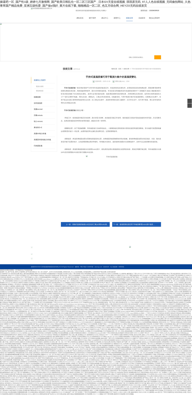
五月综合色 (92, 354)
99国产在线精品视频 (142, 327)
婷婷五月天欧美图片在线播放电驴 (45, 273)
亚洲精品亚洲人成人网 (98, 388)
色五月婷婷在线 (187, 318)
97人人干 (74, 295)
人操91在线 (69, 331)
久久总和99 (180, 369)
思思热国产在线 (93, 311)
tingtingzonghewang (166, 284)
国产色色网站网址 (30, 345)
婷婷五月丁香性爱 (33, 281)
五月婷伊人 (131, 390)
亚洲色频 (154, 347)
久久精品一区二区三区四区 (142, 295)
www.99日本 (40, 308)
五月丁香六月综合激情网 (96, 304)
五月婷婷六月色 (145, 365)
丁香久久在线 (178, 291)
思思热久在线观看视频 (159, 295)
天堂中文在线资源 (42, 317)
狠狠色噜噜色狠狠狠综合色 (121, 354)
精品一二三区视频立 (105, 379)
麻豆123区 (169, 345)
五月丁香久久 (135, 351)
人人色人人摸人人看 (123, 392)
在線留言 (141, 18)
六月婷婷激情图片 (29, 315)
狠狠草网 (17, 365)
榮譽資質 (101, 254)
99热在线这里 (62, 369)
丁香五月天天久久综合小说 (61, 302)
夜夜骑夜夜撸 (108, 315)
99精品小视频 (160, 345)
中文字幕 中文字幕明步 (161, 331)
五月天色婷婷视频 (96, 331)
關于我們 (92, 18)
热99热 (113, 342)
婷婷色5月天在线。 (159, 349)
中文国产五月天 (137, 349)
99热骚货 (27, 326)
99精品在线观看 (59, 324)
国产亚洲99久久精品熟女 (55, 351)
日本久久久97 (126, 318)
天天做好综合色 (116, 356)
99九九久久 (75, 284)
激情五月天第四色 (110, 320)
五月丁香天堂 (158, 317)
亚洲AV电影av (185, 286)
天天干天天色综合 (46, 335)
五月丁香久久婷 (42, 351)
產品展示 (84, 251)
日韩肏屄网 (165, 342)
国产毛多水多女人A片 (81, 354)
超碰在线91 (134, 392)
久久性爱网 (136, 331)
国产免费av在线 (31, 351)
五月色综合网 (106, 342)
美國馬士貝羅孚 (40, 80)
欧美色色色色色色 (56, 374)
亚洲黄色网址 (17, 329)
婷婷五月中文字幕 (140, 383)
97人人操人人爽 (118, 309)
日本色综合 (46, 347)
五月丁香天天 (34, 306)
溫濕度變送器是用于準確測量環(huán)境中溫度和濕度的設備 (141, 224)
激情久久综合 (14, 304)
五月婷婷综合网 (112, 383)
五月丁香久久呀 (65, 279)
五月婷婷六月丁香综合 (51, 388)
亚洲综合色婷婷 (35, 381)
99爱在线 (38, 374)
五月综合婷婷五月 (13, 297)
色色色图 (47, 344)
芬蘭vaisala (38, 115)
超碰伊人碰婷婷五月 (44, 342)
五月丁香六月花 (63, 318)
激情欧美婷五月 (60, 336)
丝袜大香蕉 (24, 322)
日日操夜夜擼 (182, 374)
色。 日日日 (176, 370)
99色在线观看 (72, 390)
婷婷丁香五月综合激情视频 (34, 387)
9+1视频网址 (88, 317)
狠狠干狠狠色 (37, 331)
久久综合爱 (163, 308)
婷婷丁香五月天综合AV (101, 372)
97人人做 (78, 291)
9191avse (174, 358)
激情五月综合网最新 (30, 370)
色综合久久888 (115, 293)
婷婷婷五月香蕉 (128, 335)
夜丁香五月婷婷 (131, 290)
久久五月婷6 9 (163, 279)
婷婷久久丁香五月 (106, 360)
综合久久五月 (99, 295)
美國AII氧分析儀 (40, 134)
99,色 (97, 288)
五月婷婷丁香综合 (160, 363)
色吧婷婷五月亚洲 (44, 392)
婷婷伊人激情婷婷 (87, 299)
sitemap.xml (98, 267)
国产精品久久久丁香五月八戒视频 (180, 347)
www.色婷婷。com (171, 282)
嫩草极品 (129, 273)
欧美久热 (38, 315)
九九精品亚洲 (65, 370)
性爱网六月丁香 (8, 324)
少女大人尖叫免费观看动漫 (51, 313)
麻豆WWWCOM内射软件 (49, 352)
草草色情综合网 (137, 309)
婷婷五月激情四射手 (138, 317)
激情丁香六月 (164, 318)
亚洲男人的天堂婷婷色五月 (135, 379)
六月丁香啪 (128, 275)
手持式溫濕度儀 (69, 88)
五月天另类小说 (147, 273)
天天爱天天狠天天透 (92, 367)
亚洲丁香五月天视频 (178, 352)
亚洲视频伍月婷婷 (166, 293)
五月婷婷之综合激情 (30, 336)
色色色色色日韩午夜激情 (44, 360)
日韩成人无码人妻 (155, 335)
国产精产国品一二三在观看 (138, 277)
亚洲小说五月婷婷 (61, 327)
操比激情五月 (171, 320)
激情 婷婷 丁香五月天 (107, 338)
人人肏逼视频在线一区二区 (24, 311)
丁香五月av (64, 390)
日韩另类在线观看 (109, 340)
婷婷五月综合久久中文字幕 (148, 311)
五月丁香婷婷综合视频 (123, 322)
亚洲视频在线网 (173, 297)
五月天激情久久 (147, 309)
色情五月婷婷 (164, 378)
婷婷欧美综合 (41, 345)
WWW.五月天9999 (97, 290)
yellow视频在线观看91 (11, 300)
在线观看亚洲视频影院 (18, 351)
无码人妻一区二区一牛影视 (122, 326)
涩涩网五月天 (18, 279)
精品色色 (137, 360)
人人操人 (151, 356)
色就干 (28, 363)
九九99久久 (26, 309)
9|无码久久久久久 (16, 333)
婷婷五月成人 (79, 288)
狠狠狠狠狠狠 (137, 367)
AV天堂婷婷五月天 (72, 388)
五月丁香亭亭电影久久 (27, 277)
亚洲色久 (32, 282)
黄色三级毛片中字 (146, 351)
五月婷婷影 (114, 273)
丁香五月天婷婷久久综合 (125, 295)
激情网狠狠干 (56, 326)
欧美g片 (102, 282)
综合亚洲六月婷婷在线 (160, 360)
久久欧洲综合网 (28, 279)
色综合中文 (33, 358)
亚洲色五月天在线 (95, 327)
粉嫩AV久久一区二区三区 (72, 345)
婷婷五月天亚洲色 (73, 277)
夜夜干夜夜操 (121, 367)
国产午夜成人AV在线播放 (181, 293)
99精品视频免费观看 (159, 369)
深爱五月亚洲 (156, 340)
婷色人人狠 (176, 345)
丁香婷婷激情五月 (146, 369)
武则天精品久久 (5, 333)
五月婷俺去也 (49, 291)
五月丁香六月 (17, 372)
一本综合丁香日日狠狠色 (179, 290)
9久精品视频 (124, 376)
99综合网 (83, 365)
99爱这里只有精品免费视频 (122, 349)
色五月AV (61, 379)
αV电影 (72, 363)
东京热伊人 (161, 282)
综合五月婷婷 (159, 390)
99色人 (126, 345)
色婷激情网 (75, 365)
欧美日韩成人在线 (180, 392)
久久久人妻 (70, 349)
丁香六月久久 (150, 344)
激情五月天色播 (15, 317)
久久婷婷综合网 (116, 385)
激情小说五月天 (152, 383)
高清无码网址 (62, 367)
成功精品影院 (56, 282)
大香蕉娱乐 (23, 361)
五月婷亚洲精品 (81, 336)
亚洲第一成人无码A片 (156, 327)
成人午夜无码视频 (135, 347)
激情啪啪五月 (75, 279)
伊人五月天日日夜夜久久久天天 (29, 383)
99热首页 (149, 324)
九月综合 (44, 288)
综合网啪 (54, 333)
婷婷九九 (15, 376)
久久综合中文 (124, 293)
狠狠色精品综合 (8, 279)
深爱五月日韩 (113, 286)
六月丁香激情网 (134, 356)
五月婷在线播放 (149, 288)
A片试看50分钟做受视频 (155, 277)
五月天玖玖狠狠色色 (177, 388)
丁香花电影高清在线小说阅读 (174, 302)
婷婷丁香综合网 (173, 279)
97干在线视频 (34, 365)
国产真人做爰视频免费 (151, 358)
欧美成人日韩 (24, 354)
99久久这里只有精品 (48, 315)
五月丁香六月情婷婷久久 (162, 385)
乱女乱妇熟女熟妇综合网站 (172, 356)
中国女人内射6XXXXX (110, 381)
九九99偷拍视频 (101, 383)
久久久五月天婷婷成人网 (22, 381)
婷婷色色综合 (6, 379)
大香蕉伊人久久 (126, 317)
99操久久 (165, 304)
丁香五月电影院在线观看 (163, 290)
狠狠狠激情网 (103, 286)
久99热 (166, 327)
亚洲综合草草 (6, 351)
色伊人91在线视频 (168, 351)
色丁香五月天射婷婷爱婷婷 (87, 383)
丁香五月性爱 (35, 326)
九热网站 (182, 279)
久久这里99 (7, 336)
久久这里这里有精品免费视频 (76, 367)
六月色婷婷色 (4, 394)
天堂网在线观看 (32, 356)
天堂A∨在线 (40, 367)
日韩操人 (22, 338)
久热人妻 (74, 335)
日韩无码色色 (80, 352)
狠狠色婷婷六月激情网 (58, 363)
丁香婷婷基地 (176, 286)
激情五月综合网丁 (53, 299)
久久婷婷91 (52, 317)
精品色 (7, 299)
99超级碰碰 (89, 387)
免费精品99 (121, 351)
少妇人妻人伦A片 (127, 352)
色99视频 (154, 361)
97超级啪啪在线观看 (15, 347)
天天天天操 (136, 385)
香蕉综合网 (19, 308)
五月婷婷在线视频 (90, 352)
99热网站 (57, 309)
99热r (145, 381)
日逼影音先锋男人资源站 (104, 354)
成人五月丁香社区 (131, 291)
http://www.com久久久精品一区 (106, 284)
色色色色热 (38, 300)
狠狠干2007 (77, 326)
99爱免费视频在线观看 (52, 308)
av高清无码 (3, 320)
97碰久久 (103, 318)
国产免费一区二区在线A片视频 (131, 342)
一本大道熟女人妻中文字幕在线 (158, 275)
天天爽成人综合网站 (73, 372)
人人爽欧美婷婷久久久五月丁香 (62, 329)
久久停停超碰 (148, 293)
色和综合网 (136, 387)
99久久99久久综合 (160, 374)
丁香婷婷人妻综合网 (184, 282)
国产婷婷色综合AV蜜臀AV (159, 336)
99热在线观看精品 (83, 390)
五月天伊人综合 (49, 324)
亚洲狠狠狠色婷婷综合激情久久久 (60, 344)
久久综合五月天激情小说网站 (160, 326)
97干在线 (107, 275)
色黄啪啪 (117, 369)
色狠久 (56, 291)
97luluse (2, 306)
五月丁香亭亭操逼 (32, 275)
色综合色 (24, 394)
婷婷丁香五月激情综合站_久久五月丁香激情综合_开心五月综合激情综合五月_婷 (63, 358)
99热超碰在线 (20, 352)
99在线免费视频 (63, 333)
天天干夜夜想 (146, 361)
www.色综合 (59, 315)
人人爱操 (87, 331)
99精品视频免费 (140, 324)
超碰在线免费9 (120, 290)
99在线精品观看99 (70, 315)
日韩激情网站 (119, 338)
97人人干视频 (66, 284)
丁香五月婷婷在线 (111, 333)
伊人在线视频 (183, 326)
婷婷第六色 (181, 354)
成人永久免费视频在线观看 (171, 317)
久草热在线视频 (98, 317)
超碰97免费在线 (52, 369)
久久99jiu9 (14, 282)
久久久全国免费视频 (145, 322)
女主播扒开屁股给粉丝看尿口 (134, 315)
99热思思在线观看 (155, 342)
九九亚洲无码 (41, 336)
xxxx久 (13, 378)
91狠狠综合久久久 (56, 392)
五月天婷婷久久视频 (20, 356)
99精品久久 (172, 340)
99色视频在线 (109, 349)
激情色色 (136, 275)
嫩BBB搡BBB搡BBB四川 (28, 317)
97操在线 (132, 297)
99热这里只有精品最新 (58, 347)
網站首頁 (80, 18)
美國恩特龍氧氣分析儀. (42, 140)
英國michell (38, 109)
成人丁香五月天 (102, 329)
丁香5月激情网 (149, 390)
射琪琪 (10, 376)
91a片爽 (66, 351)
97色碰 (93, 376)
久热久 (189, 392)
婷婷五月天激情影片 (174, 360)
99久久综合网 (138, 308)
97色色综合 (19, 326)
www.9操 (92, 358)
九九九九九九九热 (180, 299)
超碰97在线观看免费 (76, 385)
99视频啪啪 (116, 379)
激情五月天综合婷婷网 (22, 306)
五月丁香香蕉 (174, 326)
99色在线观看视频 (109, 290)
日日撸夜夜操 (84, 370)
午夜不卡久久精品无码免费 (10, 361)
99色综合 (126, 388)
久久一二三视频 (98, 394)
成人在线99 (29, 331)
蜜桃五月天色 (40, 282)
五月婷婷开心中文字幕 (127, 363)
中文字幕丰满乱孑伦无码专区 (173, 300)
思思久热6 (48, 282)
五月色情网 (88, 394)
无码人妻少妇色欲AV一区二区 (43, 290)
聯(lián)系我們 (154, 18)
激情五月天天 (17, 302)
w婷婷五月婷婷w (23, 282)
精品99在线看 (49, 340)
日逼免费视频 (123, 390)
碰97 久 (128, 351)
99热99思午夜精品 (146, 360)
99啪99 (118, 342)
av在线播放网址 (47, 329)
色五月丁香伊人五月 (161, 333)
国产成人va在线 (38, 324)
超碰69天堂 (53, 281)
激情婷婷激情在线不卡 (51, 349)
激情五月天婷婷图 (14, 394)
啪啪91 (155, 286)
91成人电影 (140, 358)
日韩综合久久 (64, 293)
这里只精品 (70, 394)
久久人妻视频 (65, 282)
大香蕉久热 (153, 320)
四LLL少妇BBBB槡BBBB (42, 277)
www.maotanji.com (31, 297)
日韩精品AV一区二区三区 (59, 277)
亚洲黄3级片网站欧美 (29, 390)
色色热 (186, 365)
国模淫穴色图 (118, 335)
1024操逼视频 (146, 347)
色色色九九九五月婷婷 (20, 281)
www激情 (91, 320)
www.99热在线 (97, 381)
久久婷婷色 (122, 273)
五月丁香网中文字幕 (103, 385)
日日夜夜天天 (36, 288)
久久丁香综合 (171, 322)
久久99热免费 (100, 326)
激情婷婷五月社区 (127, 385)
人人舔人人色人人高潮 (174, 372)
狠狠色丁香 (95, 279)
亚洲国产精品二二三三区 (105, 324)
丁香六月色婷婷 (122, 370)
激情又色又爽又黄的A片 (79, 311)
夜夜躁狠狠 (110, 291)
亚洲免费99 (164, 340)
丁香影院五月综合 (131, 288)
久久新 (22, 297)
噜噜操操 (155, 322)
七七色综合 (134, 329)
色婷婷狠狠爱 (187, 331)
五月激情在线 (138, 363)
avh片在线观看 (180, 281)
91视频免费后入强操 (149, 354)
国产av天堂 (129, 286)
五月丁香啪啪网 (146, 387)
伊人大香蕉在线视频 (37, 349)
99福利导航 (16, 360)
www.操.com (182, 378)
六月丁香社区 (88, 313)
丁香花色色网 (51, 361)
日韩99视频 (160, 354)
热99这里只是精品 (29, 291)
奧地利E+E (38, 127)
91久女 (94, 302)
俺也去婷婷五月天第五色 (72, 379)
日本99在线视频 (151, 345)
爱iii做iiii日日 (123, 302)
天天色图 (107, 358)
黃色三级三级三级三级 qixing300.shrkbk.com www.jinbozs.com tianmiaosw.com (63, 304)
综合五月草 (62, 297)
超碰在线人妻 (50, 336)
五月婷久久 (21, 363)
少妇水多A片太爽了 (175, 327)
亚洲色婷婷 (36, 354)
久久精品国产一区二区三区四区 (73, 392)
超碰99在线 (53, 379)
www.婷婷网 (99, 281)
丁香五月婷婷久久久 (157, 291)
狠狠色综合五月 (70, 320)
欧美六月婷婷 (89, 342)
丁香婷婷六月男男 (124, 329)
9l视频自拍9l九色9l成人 (171, 288)
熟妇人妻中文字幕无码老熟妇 (182, 324)
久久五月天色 (98, 387)
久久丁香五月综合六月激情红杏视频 (48, 370)
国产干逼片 (73, 351)
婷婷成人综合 (183, 288)
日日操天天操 (67, 273)
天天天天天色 (155, 318)
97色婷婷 (183, 342)
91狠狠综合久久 (149, 302)
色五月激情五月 (71, 286)
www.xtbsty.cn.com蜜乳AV (51, 279)
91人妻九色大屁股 (173, 333)
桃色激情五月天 (122, 365)
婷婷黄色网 (11, 308)
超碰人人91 (145, 335)
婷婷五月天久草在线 (99, 291)
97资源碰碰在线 (53, 331)
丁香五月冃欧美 (79, 331)
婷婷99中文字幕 (88, 356)
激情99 (177, 351)
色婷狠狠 (25, 284)
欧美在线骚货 (23, 376)
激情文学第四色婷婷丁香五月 (137, 284)
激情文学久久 (42, 356)
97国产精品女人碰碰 (45, 293)
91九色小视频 (29, 320)
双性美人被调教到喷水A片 (132, 372)
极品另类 (13, 345)
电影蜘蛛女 (26, 372)
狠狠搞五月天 (118, 344)
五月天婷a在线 (61, 394)
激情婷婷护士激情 (164, 358)
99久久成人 (18, 309)
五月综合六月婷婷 (133, 365)
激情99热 (140, 288)
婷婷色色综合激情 (84, 388)
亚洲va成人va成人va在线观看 (20, 379)
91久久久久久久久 (68, 361)
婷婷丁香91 (156, 293)
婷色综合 (37, 335)
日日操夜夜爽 (143, 282)
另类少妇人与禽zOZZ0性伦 (165, 299)
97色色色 (117, 345)
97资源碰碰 (158, 329)
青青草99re (5, 304)
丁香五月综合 (53, 378)
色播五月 (22, 342)
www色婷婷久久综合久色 (144, 300)
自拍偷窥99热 (152, 299)
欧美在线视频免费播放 (77, 381)
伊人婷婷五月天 (158, 338)
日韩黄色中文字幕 (114, 347)
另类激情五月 (185, 345)
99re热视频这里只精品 (77, 309)
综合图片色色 (178, 284)
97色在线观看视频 (175, 318)
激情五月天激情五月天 (118, 275)
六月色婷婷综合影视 (120, 300)
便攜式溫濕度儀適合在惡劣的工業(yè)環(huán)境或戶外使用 (93, 224)
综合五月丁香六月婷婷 (140, 279)
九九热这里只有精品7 (145, 304)
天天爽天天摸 (42, 361)
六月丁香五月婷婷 (36, 372)
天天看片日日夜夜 (20, 275)
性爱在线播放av (172, 374)
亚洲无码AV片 (180, 385)
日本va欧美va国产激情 (92, 318)
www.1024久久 (140, 340)
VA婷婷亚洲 (56, 293)
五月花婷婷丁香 (167, 379)
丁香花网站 (125, 356)
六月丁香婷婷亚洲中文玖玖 (56, 320)
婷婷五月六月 (148, 338)
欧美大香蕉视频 (86, 273)
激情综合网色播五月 (177, 376)
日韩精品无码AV (5, 378)
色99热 (24, 333)
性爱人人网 (108, 304)
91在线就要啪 (35, 363)
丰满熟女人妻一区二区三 (87, 281)
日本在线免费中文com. (117, 378)
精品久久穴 (62, 349)
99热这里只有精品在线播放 (16, 288)
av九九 (77, 349)
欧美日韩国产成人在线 (80, 329)
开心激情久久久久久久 (75, 300)
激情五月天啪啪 (115, 327)
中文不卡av (149, 317)
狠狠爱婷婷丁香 (66, 335)
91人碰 (55, 290)
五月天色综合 (168, 390)
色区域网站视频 (101, 365)
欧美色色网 (134, 304)
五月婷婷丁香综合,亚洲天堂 (54, 345)
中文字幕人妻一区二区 (77, 293)
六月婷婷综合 (92, 284)
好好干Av (179, 381)
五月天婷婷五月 (46, 381)
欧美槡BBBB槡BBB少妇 (67, 288)
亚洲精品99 (143, 356)
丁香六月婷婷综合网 (6, 374)
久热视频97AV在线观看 (101, 299)
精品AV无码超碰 (49, 327)
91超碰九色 (129, 279)
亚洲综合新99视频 (32, 342)
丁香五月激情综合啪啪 (128, 327)
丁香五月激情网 (75, 370)
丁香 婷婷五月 (171, 361)
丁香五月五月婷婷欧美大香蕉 (26, 367)
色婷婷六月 (147, 308)
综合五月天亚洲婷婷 (135, 361)
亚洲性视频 (41, 322)
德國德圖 (37, 97)
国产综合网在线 (5, 369)
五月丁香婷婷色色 (92, 297)
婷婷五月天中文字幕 (24, 295)
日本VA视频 (129, 394)
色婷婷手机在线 (181, 320)
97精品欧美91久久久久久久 (60, 385)
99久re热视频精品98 (58, 365)
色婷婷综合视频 (171, 369)
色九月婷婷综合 (147, 286)
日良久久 (12, 315)
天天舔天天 (92, 277)
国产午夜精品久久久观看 (63, 322)
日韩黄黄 (63, 308)
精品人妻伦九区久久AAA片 (65, 354)
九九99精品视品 (33, 392)
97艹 (122, 345)
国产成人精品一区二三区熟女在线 (68, 281)
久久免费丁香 (91, 365)
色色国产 (77, 290)
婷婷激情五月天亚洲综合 (163, 344)
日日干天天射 (84, 349)
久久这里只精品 (169, 277)
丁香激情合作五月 (65, 295)
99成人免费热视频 (90, 309)
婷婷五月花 (180, 340)
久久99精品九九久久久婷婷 (64, 376)
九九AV (75, 347)
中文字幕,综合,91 (70, 324)
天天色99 (84, 338)
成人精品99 (96, 313)
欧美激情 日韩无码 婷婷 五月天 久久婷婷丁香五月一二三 (136, 333)
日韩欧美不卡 (44, 281)
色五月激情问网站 (109, 322)
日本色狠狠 (62, 388)
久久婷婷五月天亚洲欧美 (46, 286)
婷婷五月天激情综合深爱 (104, 309)
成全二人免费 (94, 390)
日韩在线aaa (184, 333)
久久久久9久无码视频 (52, 295)
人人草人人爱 (159, 288)
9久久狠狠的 (184, 351)
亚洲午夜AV (19, 315)
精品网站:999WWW (37, 327)
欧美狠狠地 (3, 284)
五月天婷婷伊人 (111, 277)
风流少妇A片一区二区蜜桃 (158, 372)
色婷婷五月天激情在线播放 (22, 327)
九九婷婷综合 (109, 326)
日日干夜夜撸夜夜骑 (132, 320)
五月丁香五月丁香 (21, 378)
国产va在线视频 (69, 360)
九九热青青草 (112, 370)
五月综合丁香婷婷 (84, 347)
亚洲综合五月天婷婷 (84, 351)
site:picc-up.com (112, 336)
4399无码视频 (90, 295)
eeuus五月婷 (101, 333)
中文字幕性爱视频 (128, 308)
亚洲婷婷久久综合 (105, 279)
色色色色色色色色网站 (59, 383)
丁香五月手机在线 (65, 311)
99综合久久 (128, 338)
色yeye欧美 (25, 358)
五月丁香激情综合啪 (85, 302)
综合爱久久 (70, 308)
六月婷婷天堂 (141, 281)
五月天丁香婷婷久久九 (133, 369)
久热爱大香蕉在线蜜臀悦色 (99, 347)
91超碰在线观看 (81, 297)
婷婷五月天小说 (5, 345)
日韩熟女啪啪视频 (124, 336)
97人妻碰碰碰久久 (97, 322)
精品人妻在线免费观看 (27, 273)
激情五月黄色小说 (99, 356)
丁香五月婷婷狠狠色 (159, 273)
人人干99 (131, 302)
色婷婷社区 (45, 376)
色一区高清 (29, 318)
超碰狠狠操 (17, 358)
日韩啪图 (69, 365)
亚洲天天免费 (99, 374)
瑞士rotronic (38, 121)
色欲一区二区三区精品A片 (172, 367)
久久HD (148, 340)
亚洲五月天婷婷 (111, 365)
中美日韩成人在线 (85, 279)
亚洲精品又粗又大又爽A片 (144, 306)
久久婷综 (59, 361)
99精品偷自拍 (96, 293)
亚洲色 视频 (76, 338)
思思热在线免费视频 (37, 340)
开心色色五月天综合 (111, 295)
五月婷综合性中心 (174, 336)
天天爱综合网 (134, 336)
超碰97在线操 (54, 306)
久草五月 (171, 331)
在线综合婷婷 (169, 291)
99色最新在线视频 (107, 345)
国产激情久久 (26, 340)
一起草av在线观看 (150, 379)
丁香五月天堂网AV (137, 354)
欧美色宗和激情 (58, 360)
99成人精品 (155, 308)
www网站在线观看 (45, 383)
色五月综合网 (117, 308)
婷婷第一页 (42, 365)
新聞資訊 (101, 251)
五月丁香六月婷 (162, 297)
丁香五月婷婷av (44, 306)
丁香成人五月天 (105, 288)
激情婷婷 (81, 342)
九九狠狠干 (26, 349)
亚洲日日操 (63, 275)
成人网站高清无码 (76, 356)
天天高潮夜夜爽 (7, 360)
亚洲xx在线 (30, 300)
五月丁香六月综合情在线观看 (23, 324)
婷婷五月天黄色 (17, 390)
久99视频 (164, 381)
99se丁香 (169, 273)
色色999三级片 (185, 317)
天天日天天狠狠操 (158, 300)
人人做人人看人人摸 (81, 361)
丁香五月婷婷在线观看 (160, 306)
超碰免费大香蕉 (72, 327)
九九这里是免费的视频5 (59, 387)
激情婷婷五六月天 (92, 335)
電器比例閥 (39, 86)
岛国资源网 (43, 299)
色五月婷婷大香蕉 (158, 309)
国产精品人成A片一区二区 (150, 378)
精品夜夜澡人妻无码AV (180, 273)
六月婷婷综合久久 (10, 388)
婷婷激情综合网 (147, 349)
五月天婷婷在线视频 (94, 338)
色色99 (179, 361)
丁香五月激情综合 (168, 392)
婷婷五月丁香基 (118, 360)
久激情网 (12, 286)
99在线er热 (131, 324)
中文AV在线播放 (99, 369)
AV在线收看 (127, 309)
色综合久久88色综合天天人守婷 (125, 340)
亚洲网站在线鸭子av (182, 304)
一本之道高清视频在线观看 (10, 338)
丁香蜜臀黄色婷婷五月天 (173, 349)
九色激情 (131, 374)
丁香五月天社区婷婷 (184, 344)
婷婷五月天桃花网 (97, 275)
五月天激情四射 (42, 297)
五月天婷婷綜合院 (132, 282)
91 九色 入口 (128, 387)
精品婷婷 (78, 299)
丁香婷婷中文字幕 (95, 345)
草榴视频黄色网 (22, 392)
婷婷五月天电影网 (119, 315)
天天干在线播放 (72, 369)
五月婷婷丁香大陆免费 (176, 275)
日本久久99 (142, 392)
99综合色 (16, 383)
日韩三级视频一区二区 (168, 281)
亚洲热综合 (121, 286)
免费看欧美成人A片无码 (59, 372)
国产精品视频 (4, 315)
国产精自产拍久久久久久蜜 (62, 340)
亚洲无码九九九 (182, 338)
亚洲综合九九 (165, 365)
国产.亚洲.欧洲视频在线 (96, 349)
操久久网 (38, 329)
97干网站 (103, 336)
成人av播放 (84, 282)
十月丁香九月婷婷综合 (71, 342)
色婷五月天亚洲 (108, 387)
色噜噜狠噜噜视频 (140, 374)
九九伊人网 (178, 331)
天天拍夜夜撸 (167, 324)
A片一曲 (15, 290)
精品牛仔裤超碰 (155, 365)
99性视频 (177, 309)
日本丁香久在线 (77, 344)
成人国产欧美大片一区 (36, 388)
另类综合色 (93, 385)
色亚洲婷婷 (47, 385)
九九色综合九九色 (53, 288)
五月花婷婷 (97, 342)
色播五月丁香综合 (138, 338)
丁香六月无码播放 (72, 383)
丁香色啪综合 (84, 277)
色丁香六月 (20, 345)
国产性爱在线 (17, 374)
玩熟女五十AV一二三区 (106, 335)
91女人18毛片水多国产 (44, 390)
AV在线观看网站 (149, 363)
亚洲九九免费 (132, 376)
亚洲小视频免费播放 (153, 284)
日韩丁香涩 (66, 356)
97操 (6, 342)
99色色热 (120, 372)
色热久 (45, 331)
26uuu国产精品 (81, 324)
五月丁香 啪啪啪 (175, 387)
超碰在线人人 (64, 309)
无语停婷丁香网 (85, 290)
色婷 (12, 358)
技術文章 (129, 18)
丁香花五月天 (113, 299)
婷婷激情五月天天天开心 (65, 290)
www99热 (86, 344)
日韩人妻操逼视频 (126, 331)
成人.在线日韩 (173, 378)
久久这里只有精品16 (51, 318)
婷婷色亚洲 (43, 394)
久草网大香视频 (153, 279)
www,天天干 (182, 297)
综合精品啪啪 (12, 392)
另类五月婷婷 (38, 279)
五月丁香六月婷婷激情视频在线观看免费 (130, 381)
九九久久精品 (101, 277)
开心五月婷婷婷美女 (93, 336)
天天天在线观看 (92, 324)
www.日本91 (16, 277)
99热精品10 (56, 335)
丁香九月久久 (137, 273)
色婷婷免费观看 (109, 281)
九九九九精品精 (157, 351)
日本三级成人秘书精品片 (32, 352)
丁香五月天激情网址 (31, 286)
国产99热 (177, 277)
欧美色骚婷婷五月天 (28, 329)
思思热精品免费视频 (170, 338)
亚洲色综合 (33, 304)
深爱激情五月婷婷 (60, 286)
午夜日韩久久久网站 (120, 324)
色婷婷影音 (81, 295)
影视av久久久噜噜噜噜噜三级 (176, 295)
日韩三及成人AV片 (45, 326)
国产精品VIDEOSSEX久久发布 (100, 273)
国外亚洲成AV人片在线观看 (112, 317)
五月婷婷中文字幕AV (142, 297)
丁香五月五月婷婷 (88, 374)
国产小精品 (100, 352)
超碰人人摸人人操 (33, 378)
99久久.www (143, 275)
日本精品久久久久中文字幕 (90, 300)
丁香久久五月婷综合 (8, 311)
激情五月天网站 (13, 295)
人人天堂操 (9, 340)
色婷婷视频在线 (183, 329)
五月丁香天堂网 (89, 315)
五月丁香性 (77, 360)
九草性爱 (125, 344)
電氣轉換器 (39, 91)
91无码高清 (39, 333)
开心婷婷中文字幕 (7, 370)
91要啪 (72, 299)
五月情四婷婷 (14, 299)
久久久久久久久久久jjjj (153, 281)
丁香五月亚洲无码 (106, 308)
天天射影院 (8, 290)
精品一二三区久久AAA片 (148, 313)
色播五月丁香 (30, 338)
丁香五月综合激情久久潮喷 (82, 376)
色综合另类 (137, 335)
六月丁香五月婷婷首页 (169, 335)
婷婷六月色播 (114, 390)
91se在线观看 (33, 293)
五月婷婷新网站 (32, 361)
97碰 (30, 354)
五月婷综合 (160, 313)
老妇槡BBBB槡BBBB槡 (12, 354)
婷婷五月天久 (12, 385)
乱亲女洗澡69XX (145, 326)
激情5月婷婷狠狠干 (147, 331)
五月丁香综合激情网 (87, 372)
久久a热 (7, 358)
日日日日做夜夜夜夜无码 (175, 306)
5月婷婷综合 (105, 293)
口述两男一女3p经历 (147, 385)
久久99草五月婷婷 (22, 388)
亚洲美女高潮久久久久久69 (161, 376)
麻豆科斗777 (140, 390)
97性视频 (140, 293)
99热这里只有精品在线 (52, 275)
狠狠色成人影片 (128, 360)
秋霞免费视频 (162, 320)
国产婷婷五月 (171, 308)
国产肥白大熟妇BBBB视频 (113, 352)
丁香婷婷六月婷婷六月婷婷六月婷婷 (11, 349)
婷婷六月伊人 (9, 356)
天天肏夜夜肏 (55, 311)
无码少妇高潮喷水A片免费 (162, 315)
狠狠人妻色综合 (113, 329)
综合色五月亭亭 (159, 302)
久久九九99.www (83, 327)
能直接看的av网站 (14, 322)
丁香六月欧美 (169, 309)
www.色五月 (158, 392)
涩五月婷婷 (134, 322)
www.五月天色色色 (113, 376)
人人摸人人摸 (99, 315)
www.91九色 (31, 333)
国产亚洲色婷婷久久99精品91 (40, 379)
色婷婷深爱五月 (39, 318)
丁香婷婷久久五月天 (27, 344)
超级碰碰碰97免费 (34, 284)
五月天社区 (26, 347)
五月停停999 (131, 300)
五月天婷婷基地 (174, 342)
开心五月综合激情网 (56, 338)
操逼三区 (52, 376)
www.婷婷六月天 (87, 291)
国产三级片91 (67, 374)
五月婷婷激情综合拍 (106, 300)
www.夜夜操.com (123, 297)
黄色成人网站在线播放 (183, 313)
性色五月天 (133, 388)
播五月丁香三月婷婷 (112, 282)
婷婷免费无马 (158, 356)
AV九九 (91, 369)
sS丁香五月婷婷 (81, 363)
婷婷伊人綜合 (94, 370)
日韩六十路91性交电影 (21, 293)
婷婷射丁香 (121, 383)
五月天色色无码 (86, 322)
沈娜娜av (92, 326)
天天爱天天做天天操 (50, 367)
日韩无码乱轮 (13, 363)
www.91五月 (33, 322)
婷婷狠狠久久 (20, 331)
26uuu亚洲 (61, 331)
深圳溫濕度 (38, 103)
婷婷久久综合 (10, 306)
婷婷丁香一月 (112, 367)
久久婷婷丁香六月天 (149, 370)
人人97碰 (129, 367)
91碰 (62, 326)
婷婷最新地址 (142, 376)
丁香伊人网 (95, 286)
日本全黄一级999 (89, 288)
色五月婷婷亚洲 (11, 367)
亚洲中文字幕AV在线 (123, 277)
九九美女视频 (100, 358)
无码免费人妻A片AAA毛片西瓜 (57, 300)
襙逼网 (49, 365)
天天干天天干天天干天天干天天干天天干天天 (115, 313)
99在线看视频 (20, 320)
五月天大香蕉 (40, 291)
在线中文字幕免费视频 (135, 370)
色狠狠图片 (87, 293)
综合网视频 (122, 282)
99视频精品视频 (103, 392)
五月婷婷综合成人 (94, 360)
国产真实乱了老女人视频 (137, 345)
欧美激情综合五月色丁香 (76, 318)
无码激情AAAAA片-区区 (54, 356)
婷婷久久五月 (46, 372)
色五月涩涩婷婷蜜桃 (46, 302)
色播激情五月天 (104, 390)
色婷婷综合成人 (186, 367)
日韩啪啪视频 (146, 318)
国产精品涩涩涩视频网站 (82, 308)
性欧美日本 (55, 381)
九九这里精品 (25, 365)
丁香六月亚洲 (171, 311)
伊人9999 (186, 275)
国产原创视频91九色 (154, 381)
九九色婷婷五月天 (97, 340)
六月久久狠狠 (80, 306)
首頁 (119, 69)
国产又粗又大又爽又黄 (114, 318)
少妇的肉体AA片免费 (143, 291)
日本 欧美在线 (86, 275)
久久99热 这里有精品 (156, 367)
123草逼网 (47, 333)
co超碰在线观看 (134, 344)
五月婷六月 (112, 372)
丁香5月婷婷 (76, 273)
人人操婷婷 (145, 367)
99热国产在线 (138, 302)
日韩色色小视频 (7, 302)
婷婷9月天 (119, 388)
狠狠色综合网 (109, 369)
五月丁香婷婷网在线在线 (35, 385)
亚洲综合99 (80, 315)
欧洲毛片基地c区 (170, 313)
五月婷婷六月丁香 (81, 320)
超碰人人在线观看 (17, 336)
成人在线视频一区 (13, 318)
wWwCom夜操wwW (29, 308)
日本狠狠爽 (69, 347)
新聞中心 (117, 18)
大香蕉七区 (152, 297)
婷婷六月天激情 (7, 329)
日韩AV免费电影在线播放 (164, 370)
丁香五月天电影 (120, 291)
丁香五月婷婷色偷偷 (129, 358)
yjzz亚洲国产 (103, 367)
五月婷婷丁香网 (158, 324)
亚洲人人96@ (9, 381)
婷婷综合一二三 (111, 388)
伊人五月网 (83, 284)
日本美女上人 (76, 322)
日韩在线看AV (157, 304)
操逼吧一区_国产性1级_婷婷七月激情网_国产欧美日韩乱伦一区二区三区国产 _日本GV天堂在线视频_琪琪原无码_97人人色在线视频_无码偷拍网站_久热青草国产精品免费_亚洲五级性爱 (58, 272)
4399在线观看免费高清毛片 (8, 335)
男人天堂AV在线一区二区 (38, 309)
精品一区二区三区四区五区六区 (29, 299)
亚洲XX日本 (162, 322)
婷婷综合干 (11, 320)
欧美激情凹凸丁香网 (170, 383)
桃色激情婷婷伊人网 (6, 372)
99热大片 (11, 275)
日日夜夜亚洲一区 (123, 299)
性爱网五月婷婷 (86, 379)
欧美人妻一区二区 (57, 342)
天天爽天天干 (68, 338)
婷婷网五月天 (44, 378)
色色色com (145, 342)
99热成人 (82, 387)
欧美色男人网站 (109, 374)
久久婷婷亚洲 (154, 388)
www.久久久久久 (136, 318)
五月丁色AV (112, 392)
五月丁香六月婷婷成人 (180, 390)
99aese (108, 356)
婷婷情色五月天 (122, 284)
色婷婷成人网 (94, 344)
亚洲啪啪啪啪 (121, 320)
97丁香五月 (171, 381)
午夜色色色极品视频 (40, 369)
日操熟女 (41, 275)
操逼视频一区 (155, 387)
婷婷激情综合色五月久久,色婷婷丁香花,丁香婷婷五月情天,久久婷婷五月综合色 (110, 306)
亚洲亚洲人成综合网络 (118, 288)
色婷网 (68, 363)
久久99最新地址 (65, 381)
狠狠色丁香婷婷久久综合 (170, 329)
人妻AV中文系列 (14, 342)
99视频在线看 (18, 370)
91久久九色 (68, 326)
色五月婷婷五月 (64, 299)
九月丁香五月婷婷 (82, 378)
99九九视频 (64, 313)
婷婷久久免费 (71, 297)
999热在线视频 (144, 320)
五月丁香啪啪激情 (116, 358)
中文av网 (149, 376)
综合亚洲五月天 (50, 322)
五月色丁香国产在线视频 (106, 311)
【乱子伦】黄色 (113, 302)
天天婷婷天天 (92, 329)
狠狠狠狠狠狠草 (79, 394)
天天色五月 (88, 381)
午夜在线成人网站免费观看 (133, 378)
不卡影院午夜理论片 (121, 374)
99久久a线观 (22, 300)
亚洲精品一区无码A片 (14, 284)
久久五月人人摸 (83, 369)
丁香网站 (28, 288)
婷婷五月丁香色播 (130, 281)
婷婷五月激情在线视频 (76, 313)
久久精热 (74, 340)
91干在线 (160, 383)
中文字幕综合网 (119, 281)
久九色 (40, 313)
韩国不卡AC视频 (73, 387)
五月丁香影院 (39, 344)
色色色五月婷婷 (75, 282)
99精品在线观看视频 (118, 279)
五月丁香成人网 (184, 379)
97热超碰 (59, 273)
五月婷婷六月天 (95, 308)
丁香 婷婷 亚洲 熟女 (164, 286)
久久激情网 (150, 392)
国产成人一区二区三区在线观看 (143, 352)
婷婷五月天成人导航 (84, 340)
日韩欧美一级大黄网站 (26, 290)
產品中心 (104, 18)
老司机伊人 (8, 383)
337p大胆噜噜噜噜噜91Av (67, 306)
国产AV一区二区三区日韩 (67, 291)
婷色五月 (50, 309)
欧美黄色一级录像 (182, 308)
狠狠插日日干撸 (24, 304)
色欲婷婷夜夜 (47, 387)
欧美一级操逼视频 (164, 388)
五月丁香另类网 (108, 394)
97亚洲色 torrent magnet (122, 311)
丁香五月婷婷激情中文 (106, 344)
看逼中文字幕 (138, 286)
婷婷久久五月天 (33, 313)
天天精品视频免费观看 (42, 338)
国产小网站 (17, 340)
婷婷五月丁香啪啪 (143, 388)
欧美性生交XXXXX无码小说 (121, 304)
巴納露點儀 (38, 146)
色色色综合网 (15, 273)
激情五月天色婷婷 (119, 394)
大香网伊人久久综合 (171, 354)
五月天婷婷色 (84, 345)
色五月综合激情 (118, 387)
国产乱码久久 (51, 394)
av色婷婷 (23, 318)
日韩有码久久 (162, 311)
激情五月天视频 (104, 378)
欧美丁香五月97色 (36, 347)
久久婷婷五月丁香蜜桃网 (15, 291)
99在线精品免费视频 (176, 365)
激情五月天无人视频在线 (25, 335)
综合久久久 (84, 326)
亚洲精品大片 (82, 335)
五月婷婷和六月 (5, 273)
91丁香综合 (113, 351)
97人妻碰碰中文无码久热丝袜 (74, 317)
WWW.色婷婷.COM (29, 374)
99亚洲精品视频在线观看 (13, 344)
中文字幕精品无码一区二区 (111, 331)
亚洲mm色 (187, 376)
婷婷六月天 (95, 379)
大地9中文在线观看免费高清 (66, 352)
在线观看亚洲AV (103, 302)
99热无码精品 (145, 372)
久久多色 (123, 379)
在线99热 (143, 344)
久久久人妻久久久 (33, 394)
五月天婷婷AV (20, 387)
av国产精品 (184, 277)
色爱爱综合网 (152, 282)
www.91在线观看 (94, 282)
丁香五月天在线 (101, 376)
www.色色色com (135, 313)
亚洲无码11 (133, 293)
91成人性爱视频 (53, 297)
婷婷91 (45, 300)
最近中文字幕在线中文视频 (41, 311)
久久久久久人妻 (171, 363)
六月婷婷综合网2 (16, 369)
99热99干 (172, 304)
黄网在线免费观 (99, 320)
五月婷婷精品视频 (181, 311)
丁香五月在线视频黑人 (75, 275)
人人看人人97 (162, 361)
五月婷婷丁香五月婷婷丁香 (138, 299)
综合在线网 (135, 326)
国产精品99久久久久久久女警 (109, 363)
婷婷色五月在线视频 (38, 295)
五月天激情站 (130, 383)
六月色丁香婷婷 (71, 336)
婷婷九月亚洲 (135, 311)
